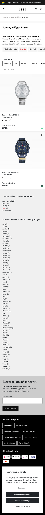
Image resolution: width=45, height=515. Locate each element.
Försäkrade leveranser (13, 437)
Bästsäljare (6, 211)
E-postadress (7, 396)
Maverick (5, 311)
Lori (3, 304)
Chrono (5, 246)
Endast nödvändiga (22, 501)
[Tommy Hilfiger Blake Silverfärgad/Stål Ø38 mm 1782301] (22, 93)
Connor (5, 253)
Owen (4, 337)
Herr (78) (33, 49)
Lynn (4, 306)
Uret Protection (9, 443)
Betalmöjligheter (29, 431)
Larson (4, 292)
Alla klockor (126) (10, 49)
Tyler (4, 361)
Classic (5, 251)
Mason (4, 308)
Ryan (4, 345)
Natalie (5, 330)
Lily (3, 299)
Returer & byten (31, 437)
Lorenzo (5, 301)
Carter (4, 243)
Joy (3, 282)
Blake (4, 234)
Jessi (4, 277)
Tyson (4, 364)
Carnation (5, 239)
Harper (4, 267)
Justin (4, 284)
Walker (4, 366)
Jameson (5, 272)
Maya (4, 316)
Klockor (5, 17)
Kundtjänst (8, 425)
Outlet (4, 335)
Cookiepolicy (22, 488)
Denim (4, 255)
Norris (4, 333)
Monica (5, 323)
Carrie (4, 241)
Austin (4, 229)
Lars (4, 289)
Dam (4, 206)
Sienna (5, 349)
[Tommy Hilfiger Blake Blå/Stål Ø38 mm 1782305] (22, 150)
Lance (4, 287)
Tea (3, 357)
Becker (5, 231)
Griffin (4, 263)
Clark (4, 248)
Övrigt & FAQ (24, 443)
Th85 (4, 359)
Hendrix (5, 270)
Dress (4, 260)
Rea (3, 208)
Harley (4, 265)
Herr (4, 203)
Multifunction (7, 328)
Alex (4, 224)
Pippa (4, 340)
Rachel (5, 342)
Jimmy (4, 279)
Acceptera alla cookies (22, 495)
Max (4, 313)
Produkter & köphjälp (12, 431)
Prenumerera (10, 408)
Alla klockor (6, 201)
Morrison (5, 325)
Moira (4, 320)
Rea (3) (23, 49)
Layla (4, 294)
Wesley (5, 369)
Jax (3, 275)
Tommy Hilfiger (15, 17)
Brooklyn (5, 236)
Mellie (4, 318)
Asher (4, 226)
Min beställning (21, 425)
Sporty (4, 354)
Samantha (6, 347)
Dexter (4, 258)
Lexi (4, 296)
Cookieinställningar (22, 506)
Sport (4, 352)
